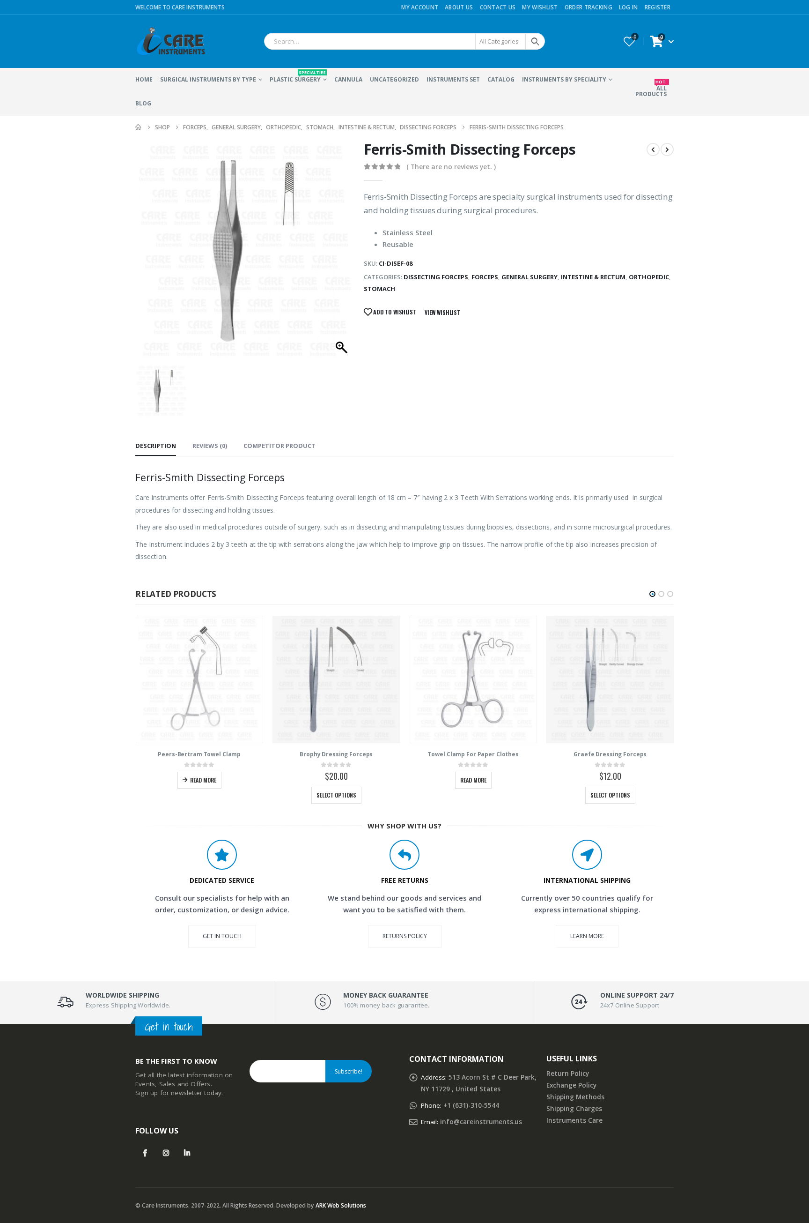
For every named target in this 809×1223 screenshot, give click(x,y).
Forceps (484, 277)
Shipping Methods (575, 1097)
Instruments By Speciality (564, 79)
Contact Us (498, 7)
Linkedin (187, 1153)
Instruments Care (574, 1120)
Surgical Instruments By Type (208, 79)
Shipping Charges (574, 1108)
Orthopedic (649, 277)
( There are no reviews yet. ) (451, 166)
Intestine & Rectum (593, 277)
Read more (203, 780)
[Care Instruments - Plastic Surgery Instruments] (170, 41)
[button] (652, 594)
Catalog (501, 79)
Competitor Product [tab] (279, 445)
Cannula (348, 79)
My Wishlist (540, 7)
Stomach (379, 288)
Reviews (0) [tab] (209, 445)
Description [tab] (155, 445)
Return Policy (567, 1073)
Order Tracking (588, 7)
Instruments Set (453, 79)
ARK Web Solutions (341, 1205)
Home (144, 79)
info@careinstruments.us (481, 1122)
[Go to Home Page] (138, 127)
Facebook (145, 1153)
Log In (628, 7)
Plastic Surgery (298, 76)
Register (657, 7)
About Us (459, 7)
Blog (143, 103)
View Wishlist (442, 312)
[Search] (535, 41)
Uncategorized (394, 79)
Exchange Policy (571, 1085)
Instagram (166, 1153)
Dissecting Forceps (436, 277)
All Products (651, 88)
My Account (419, 7)
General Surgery (529, 277)
